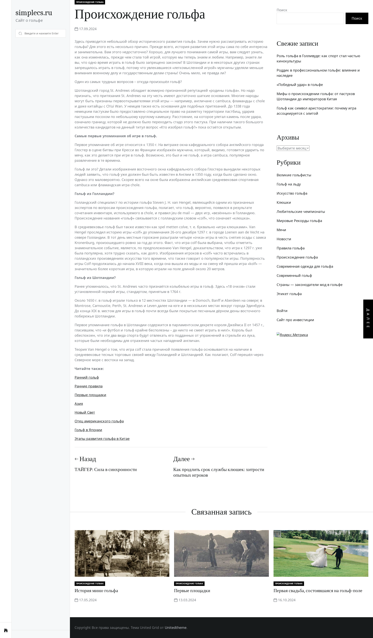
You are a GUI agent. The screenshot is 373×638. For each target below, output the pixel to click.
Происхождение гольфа (90, 2)
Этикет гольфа (289, 293)
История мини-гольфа (96, 590)
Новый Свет (85, 412)
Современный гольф (294, 275)
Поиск (282, 10)
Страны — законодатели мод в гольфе (309, 284)
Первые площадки (90, 394)
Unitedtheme (175, 627)
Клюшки (284, 202)
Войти (282, 310)
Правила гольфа (291, 248)
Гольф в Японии (88, 429)
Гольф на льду (289, 184)
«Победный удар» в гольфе (300, 84)
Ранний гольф (87, 377)
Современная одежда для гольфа (305, 266)
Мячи (281, 229)
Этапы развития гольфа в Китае (102, 438)
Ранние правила (89, 386)
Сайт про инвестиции (295, 319)
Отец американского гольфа (99, 421)
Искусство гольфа (292, 193)
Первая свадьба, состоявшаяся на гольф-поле (318, 590)
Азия (79, 403)
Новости (284, 239)
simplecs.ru (34, 12)
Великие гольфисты (294, 175)
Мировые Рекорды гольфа (299, 220)
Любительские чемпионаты (301, 211)
